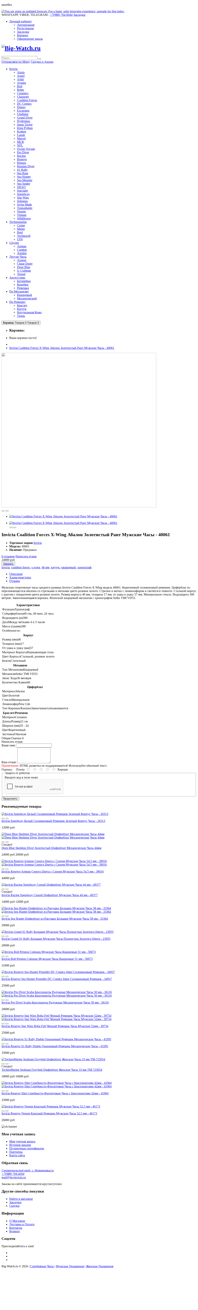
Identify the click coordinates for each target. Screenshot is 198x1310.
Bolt (19, 86)
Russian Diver (25, 166)
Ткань (21, 315)
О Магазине (17, 1220)
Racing (21, 155)
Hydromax (23, 121)
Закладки (23, 31)
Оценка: (7, 769)
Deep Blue (23, 267)
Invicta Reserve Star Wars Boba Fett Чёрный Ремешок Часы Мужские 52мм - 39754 (55, 1026)
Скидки (14, 1205)
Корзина (22, 35)
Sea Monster (24, 180)
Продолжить (10, 798)
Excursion (23, 110)
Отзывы (14, 581)
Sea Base (22, 173)
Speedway (23, 194)
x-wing (35, 567)
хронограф (84, 567)
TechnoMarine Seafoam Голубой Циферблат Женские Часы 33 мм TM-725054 (52, 1069)
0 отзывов (8, 556)
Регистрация (25, 28)
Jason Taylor (24, 124)
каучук (55, 567)
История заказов (20, 1145)
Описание (16, 574)
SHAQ (21, 187)
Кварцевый (24, 295)
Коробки (22, 284)
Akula (21, 72)
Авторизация (25, 24)
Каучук (21, 308)
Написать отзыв (26, 556)
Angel (21, 75)
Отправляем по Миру (16, 61)
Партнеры (16, 1151)
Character (23, 96)
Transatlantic (24, 208)
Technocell (23, 235)
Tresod (21, 274)
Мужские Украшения (70, 1266)
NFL (20, 145)
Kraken (21, 131)
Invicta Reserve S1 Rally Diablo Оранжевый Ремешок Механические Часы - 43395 (55, 1046)
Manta (21, 229)
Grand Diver (24, 117)
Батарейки (24, 281)
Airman (21, 246)
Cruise (21, 225)
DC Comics (24, 103)
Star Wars (23, 197)
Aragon (21, 260)
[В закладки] (3, 510)
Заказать (8, 563)
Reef (20, 232)
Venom (21, 211)
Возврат (14, 1231)
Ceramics (22, 93)
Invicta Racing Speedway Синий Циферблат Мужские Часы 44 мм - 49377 (50, 895)
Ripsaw (21, 162)
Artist (20, 79)
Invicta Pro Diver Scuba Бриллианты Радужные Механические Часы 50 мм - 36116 (55, 1002)
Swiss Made (24, 204)
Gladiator (22, 114)
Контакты (15, 1227)
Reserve (22, 159)
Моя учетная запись (22, 1141)
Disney (21, 107)
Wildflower (24, 218)
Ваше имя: (8, 745)
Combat (22, 249)
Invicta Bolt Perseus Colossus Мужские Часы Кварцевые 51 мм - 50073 (47, 958)
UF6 (20, 239)
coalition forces (20, 567)
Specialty (22, 190)
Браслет (22, 305)
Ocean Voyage (26, 149)
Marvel (21, 138)
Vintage (21, 215)
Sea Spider (23, 183)
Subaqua (22, 201)
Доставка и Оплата (21, 1224)
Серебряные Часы (42, 1266)
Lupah (21, 135)
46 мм (45, 567)
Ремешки (23, 288)
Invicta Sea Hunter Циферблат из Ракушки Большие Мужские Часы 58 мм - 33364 (55, 918)
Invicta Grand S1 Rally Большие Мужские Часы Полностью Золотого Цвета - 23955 (56, 938)
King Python (25, 128)
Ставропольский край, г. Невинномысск (28, 1170)
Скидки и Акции (42, 61)
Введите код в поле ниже (21, 777)
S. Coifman (24, 270)
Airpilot (21, 253)
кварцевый (68, 567)
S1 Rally (22, 169)
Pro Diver (23, 152)
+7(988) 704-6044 (13, 1174)
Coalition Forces (27, 100)
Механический (27, 298)
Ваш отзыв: (9, 762)
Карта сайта (17, 1155)
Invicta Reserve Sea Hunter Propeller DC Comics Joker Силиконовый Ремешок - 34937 (57, 979)
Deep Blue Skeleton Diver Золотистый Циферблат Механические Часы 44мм (51, 848)
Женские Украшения (99, 1266)
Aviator (21, 82)
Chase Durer (24, 263)
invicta (6, 567)
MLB (20, 142)
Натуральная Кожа (29, 312)
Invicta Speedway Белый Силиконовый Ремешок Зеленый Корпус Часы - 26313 (53, 821)
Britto (20, 89)
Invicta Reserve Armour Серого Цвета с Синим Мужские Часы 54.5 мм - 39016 (53, 871)
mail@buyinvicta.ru (14, 1177)
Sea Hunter (24, 176)
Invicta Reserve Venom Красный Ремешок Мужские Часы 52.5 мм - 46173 (49, 1113)
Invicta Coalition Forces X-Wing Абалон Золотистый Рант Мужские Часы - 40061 (61, 348)
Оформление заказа (30, 38)
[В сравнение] (7, 510)
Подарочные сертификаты (26, 1148)
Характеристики (20, 577)
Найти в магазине (21, 1198)
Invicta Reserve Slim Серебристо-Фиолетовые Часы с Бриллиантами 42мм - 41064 (55, 1093)
